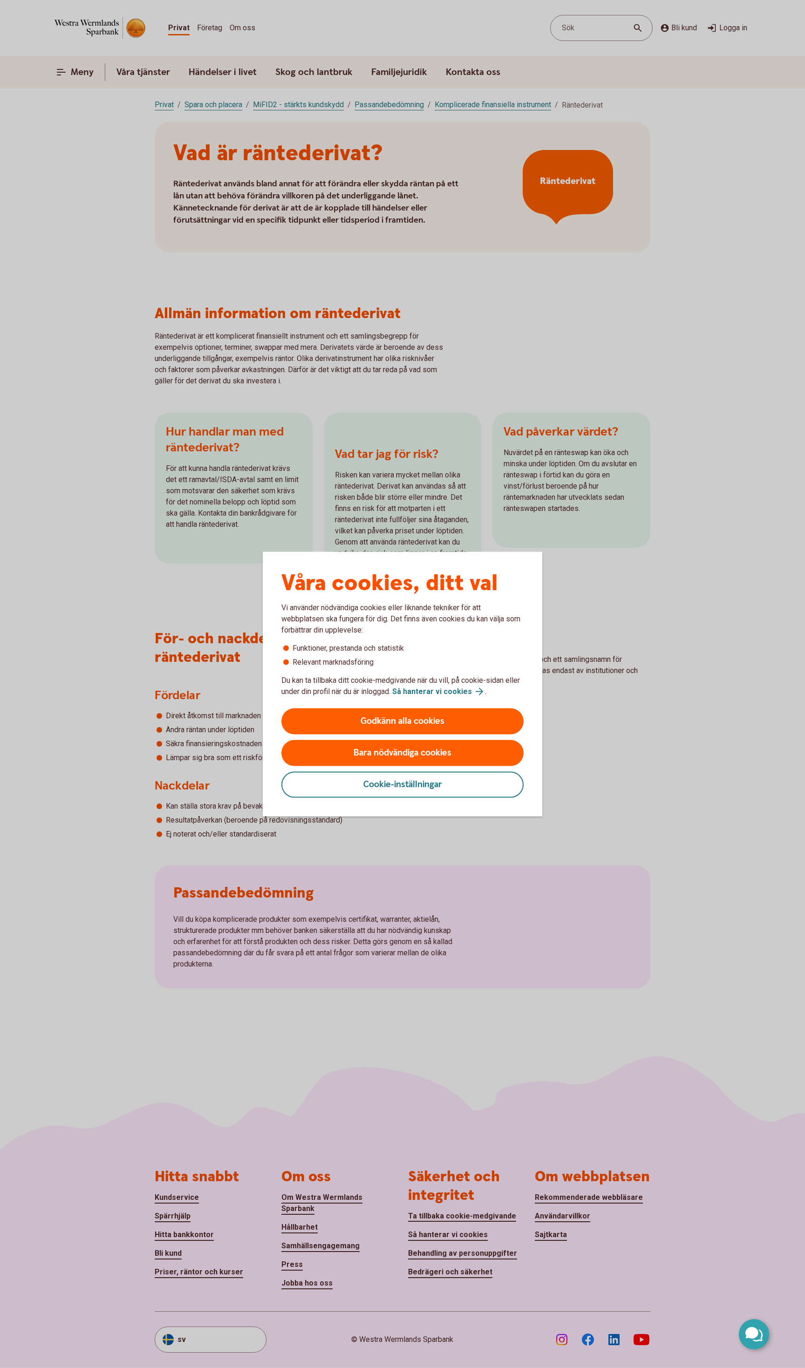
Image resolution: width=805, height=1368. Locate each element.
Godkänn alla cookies (402, 721)
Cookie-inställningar (402, 784)
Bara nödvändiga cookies (402, 753)
